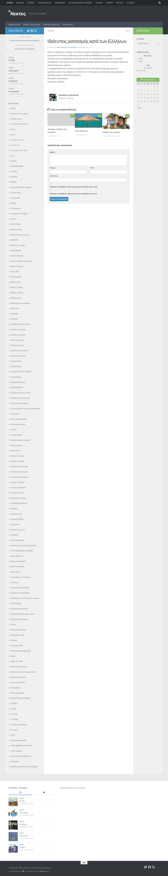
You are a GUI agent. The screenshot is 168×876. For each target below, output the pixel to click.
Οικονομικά (13, 71)
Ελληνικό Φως (16, 366)
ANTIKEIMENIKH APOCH (19, 124)
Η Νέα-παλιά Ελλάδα (19, 419)
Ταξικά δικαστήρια (17, 693)
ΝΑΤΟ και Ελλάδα (17, 567)
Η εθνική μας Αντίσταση (19, 403)
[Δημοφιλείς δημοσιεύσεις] (44, 792)
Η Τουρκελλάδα (16, 435)
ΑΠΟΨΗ (109, 3)
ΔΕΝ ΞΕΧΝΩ (15, 224)
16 (158, 94)
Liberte (13, 135)
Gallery (13, 129)
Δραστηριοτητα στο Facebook (72, 788)
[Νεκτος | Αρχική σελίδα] (17, 13)
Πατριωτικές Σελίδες (18, 630)
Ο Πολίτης (14, 582)
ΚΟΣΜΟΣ (31, 3)
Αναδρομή (13, 81)
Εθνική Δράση (16, 298)
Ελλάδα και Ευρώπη (18, 330)
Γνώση (13, 219)
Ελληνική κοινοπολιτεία (19, 351)
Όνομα (53, 168)
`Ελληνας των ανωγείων (20, 114)
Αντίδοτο (14, 172)
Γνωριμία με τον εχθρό (19, 214)
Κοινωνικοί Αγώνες (18, 530)
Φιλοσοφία (15, 761)
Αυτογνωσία (15, 198)
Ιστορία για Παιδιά (17, 461)
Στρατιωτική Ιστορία (18, 677)
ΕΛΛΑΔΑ (20, 3)
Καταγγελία (15, 524)
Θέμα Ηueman (44, 871)
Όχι (141, 61)
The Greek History (17, 140)
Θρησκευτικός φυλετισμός (20, 440)
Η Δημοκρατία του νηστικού (21, 393)
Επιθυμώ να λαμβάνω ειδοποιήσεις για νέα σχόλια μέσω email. (74, 187)
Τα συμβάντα (15, 688)
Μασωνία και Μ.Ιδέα (18, 561)
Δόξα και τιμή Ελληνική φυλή (21, 261)
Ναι (141, 58)
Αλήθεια (14, 161)
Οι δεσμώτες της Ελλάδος (20, 593)
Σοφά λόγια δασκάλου (19, 667)
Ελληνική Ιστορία (17, 345)
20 (148, 98)
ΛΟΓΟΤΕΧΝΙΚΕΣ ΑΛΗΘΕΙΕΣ (80, 3)
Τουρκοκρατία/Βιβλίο (19, 740)
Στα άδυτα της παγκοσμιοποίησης (23, 672)
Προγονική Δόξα (17, 646)
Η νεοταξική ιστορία (18, 424)
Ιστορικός (14, 509)
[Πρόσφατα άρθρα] (20, 792)
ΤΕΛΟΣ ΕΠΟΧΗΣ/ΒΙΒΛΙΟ (20, 698)
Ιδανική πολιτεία (17, 445)
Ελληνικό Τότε (16, 361)
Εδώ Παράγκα (16, 277)
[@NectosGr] (28, 30)
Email (92, 168)
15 (154, 94)
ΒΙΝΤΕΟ (119, 3)
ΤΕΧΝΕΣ (99, 3)
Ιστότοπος (54, 176)
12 (145, 94)
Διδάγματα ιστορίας (18, 245)
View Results (148, 68)
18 (141, 98)
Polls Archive (141, 71)
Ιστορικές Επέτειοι (17, 493)
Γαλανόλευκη (16, 208)
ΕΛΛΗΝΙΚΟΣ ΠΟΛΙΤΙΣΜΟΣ (21, 372)
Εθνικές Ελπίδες (17, 287)
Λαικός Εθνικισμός (17, 540)
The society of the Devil (19, 150)
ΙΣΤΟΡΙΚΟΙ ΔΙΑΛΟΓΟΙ (19, 503)
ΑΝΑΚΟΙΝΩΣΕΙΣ (17, 166)
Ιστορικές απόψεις (17, 482)
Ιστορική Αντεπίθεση (18, 498)
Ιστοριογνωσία (16, 514)
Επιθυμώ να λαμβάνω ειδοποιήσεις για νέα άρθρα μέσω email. (73, 194)
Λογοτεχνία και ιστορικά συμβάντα (23, 545)
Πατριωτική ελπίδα (18, 635)
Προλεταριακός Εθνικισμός (21, 651)
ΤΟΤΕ (13, 735)
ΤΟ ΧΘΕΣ (130, 3)
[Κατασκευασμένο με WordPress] (23, 871)
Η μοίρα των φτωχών (111, 132)
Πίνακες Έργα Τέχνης (31, 24)
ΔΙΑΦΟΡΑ (14, 240)
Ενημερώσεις (16, 377)
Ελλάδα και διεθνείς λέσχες (21, 324)
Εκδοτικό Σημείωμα (51, 24)
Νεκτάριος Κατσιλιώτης (67, 47)
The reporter (15, 145)
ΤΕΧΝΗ (13, 709)
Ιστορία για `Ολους (17, 456)
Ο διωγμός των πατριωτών (21, 577)
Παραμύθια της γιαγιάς (19, 619)
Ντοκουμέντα (16, 572)
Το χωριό (14, 730)
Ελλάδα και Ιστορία (18, 335)
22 (154, 98)
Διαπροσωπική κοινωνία (20, 235)
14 (151, 94)
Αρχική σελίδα (14, 24)
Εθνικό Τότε (15, 308)
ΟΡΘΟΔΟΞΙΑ (16, 603)
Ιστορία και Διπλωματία (19, 466)
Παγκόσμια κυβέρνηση (19, 609)
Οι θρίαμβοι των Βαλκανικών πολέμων (25, 598)
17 (138, 98)
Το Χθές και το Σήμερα (19, 725)
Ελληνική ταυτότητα (18, 356)
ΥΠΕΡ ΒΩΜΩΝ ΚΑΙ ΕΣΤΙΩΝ (21, 746)
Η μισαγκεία (15, 414)
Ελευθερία (15, 314)
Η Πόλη (13, 430)
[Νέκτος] (32, 30)
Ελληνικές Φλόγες (17, 340)
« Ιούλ (139, 108)
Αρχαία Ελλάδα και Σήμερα (21, 187)
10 (138, 94)
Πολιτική (14, 640)
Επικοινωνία (68, 24)
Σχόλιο (53, 152)
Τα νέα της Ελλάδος (18, 682)
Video (13, 156)
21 (151, 98)
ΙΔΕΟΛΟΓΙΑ (15, 451)
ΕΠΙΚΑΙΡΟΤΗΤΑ (44, 3)
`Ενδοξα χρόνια (16, 119)
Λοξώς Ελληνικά (17, 556)
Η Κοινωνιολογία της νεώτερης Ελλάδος (26, 409)
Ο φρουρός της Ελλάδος (20, 588)
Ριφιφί (13, 656)
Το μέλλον (14, 714)
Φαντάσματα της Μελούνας (21, 756)
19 (145, 98)
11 (141, 94)
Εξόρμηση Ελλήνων (18, 382)
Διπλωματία (14, 91)
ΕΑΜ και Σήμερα (17, 266)
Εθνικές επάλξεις (17, 293)
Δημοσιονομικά (16, 229)
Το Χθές (12, 60)
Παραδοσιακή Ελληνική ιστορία (22, 614)
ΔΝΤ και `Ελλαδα (17, 256)
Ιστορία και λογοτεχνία (19, 472)
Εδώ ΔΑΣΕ (15, 272)
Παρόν (13, 625)
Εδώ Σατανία (15, 282)
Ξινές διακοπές (81, 131)
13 (148, 94)
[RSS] (35, 30)
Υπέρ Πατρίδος (16, 751)
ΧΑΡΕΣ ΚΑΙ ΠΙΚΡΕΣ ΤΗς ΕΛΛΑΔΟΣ (24, 767)
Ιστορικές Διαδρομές (18, 488)
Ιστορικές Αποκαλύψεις (19, 477)
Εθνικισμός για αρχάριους (20, 303)
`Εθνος (13, 108)
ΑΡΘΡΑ (10, 3)
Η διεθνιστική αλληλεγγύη (20, 398)
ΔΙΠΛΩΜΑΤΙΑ (16, 251)
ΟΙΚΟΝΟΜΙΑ (60, 3)
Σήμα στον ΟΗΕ (17, 661)
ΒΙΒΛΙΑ (13, 203)
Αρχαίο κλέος (16, 193)
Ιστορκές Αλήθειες (17, 519)
